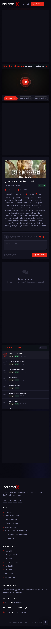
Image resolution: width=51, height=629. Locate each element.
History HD (9, 551)
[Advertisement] (25, 35)
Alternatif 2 (40, 98)
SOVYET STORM (11, 527)
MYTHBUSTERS (10, 538)
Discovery (8, 558)
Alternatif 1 (25, 98)
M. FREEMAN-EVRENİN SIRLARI (16, 534)
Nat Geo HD (9, 566)
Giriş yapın (42, 237)
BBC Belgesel (10, 577)
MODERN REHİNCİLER (12, 516)
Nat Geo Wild (10, 570)
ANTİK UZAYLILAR (11, 512)
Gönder (40, 255)
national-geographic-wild (15, 194)
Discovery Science (12, 562)
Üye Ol (38, 4)
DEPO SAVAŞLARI (11, 519)
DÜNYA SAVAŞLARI (12, 523)
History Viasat (10, 573)
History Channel (11, 555)
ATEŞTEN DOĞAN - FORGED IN (16, 531)
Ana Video (12, 98)
